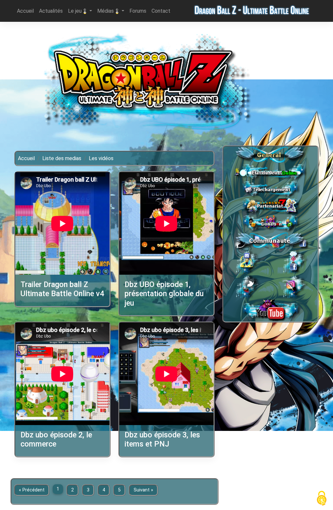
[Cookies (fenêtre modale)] (321, 499)
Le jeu (75, 11)
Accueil (26, 10)
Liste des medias (61, 158)
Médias (106, 11)
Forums (139, 10)
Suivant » (143, 490)
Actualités (52, 10)
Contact (162, 10)
